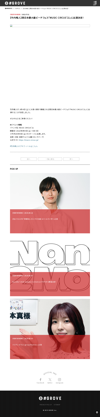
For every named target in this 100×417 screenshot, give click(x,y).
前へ (28, 159)
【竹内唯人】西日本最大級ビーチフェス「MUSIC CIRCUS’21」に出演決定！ (46, 8)
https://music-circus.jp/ (29, 140)
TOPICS (17, 8)
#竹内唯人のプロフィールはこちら (24, 146)
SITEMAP (57, 404)
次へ (71, 159)
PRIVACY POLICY (46, 404)
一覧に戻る (50, 159)
